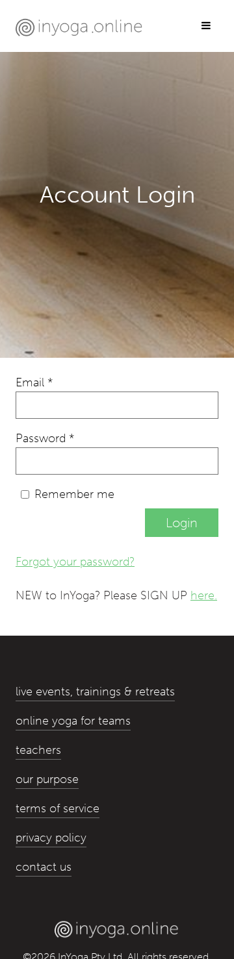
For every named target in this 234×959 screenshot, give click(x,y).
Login (182, 522)
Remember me (74, 494)
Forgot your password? (75, 561)
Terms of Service (57, 808)
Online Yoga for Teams (73, 721)
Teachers (38, 750)
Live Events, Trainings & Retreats (95, 691)
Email (34, 382)
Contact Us (44, 867)
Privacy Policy (51, 837)
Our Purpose (47, 779)
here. (203, 595)
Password (45, 438)
